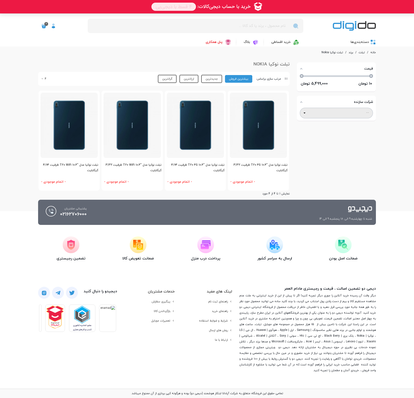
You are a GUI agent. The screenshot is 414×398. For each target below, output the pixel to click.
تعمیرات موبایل (160, 321)
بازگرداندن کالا (162, 311)
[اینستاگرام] (44, 293)
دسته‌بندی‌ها (360, 42)
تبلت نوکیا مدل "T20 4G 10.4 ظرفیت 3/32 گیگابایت (261, 167)
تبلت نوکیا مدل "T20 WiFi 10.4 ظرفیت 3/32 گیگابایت (133, 167)
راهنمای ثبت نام (218, 302)
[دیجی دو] (354, 26)
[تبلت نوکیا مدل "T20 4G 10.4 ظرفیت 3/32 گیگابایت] (258, 125)
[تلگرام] (58, 293)
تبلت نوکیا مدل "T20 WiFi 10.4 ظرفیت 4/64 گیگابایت (70, 167)
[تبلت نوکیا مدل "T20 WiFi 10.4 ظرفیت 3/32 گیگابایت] (132, 125)
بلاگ (247, 42)
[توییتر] (72, 293)
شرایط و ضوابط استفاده (213, 321)
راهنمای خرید (220, 311)
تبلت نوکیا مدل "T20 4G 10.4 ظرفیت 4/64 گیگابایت (197, 167)
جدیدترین (212, 79)
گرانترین (167, 79)
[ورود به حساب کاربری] (53, 26)
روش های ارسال (218, 330)
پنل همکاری (214, 42)
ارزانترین (189, 79)
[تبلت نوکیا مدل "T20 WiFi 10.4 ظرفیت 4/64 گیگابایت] (69, 125)
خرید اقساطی (281, 42)
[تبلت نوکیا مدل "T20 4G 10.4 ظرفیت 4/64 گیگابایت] (195, 125)
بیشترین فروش (238, 79)
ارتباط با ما (221, 340)
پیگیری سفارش (161, 302)
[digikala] (55, 318)
